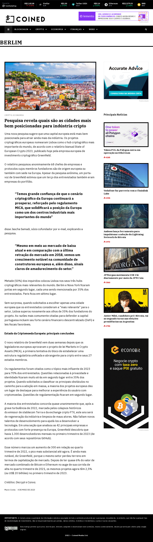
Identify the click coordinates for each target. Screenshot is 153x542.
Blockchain (21, 29)
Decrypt (20, 482)
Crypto (40, 29)
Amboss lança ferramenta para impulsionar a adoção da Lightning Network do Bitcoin (124, 234)
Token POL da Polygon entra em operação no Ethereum (122, 151)
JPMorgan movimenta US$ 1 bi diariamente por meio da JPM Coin (123, 276)
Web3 (92, 29)
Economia (57, 29)
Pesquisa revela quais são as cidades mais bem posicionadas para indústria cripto (47, 123)
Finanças (76, 29)
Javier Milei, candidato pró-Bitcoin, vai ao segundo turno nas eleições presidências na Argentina (126, 318)
